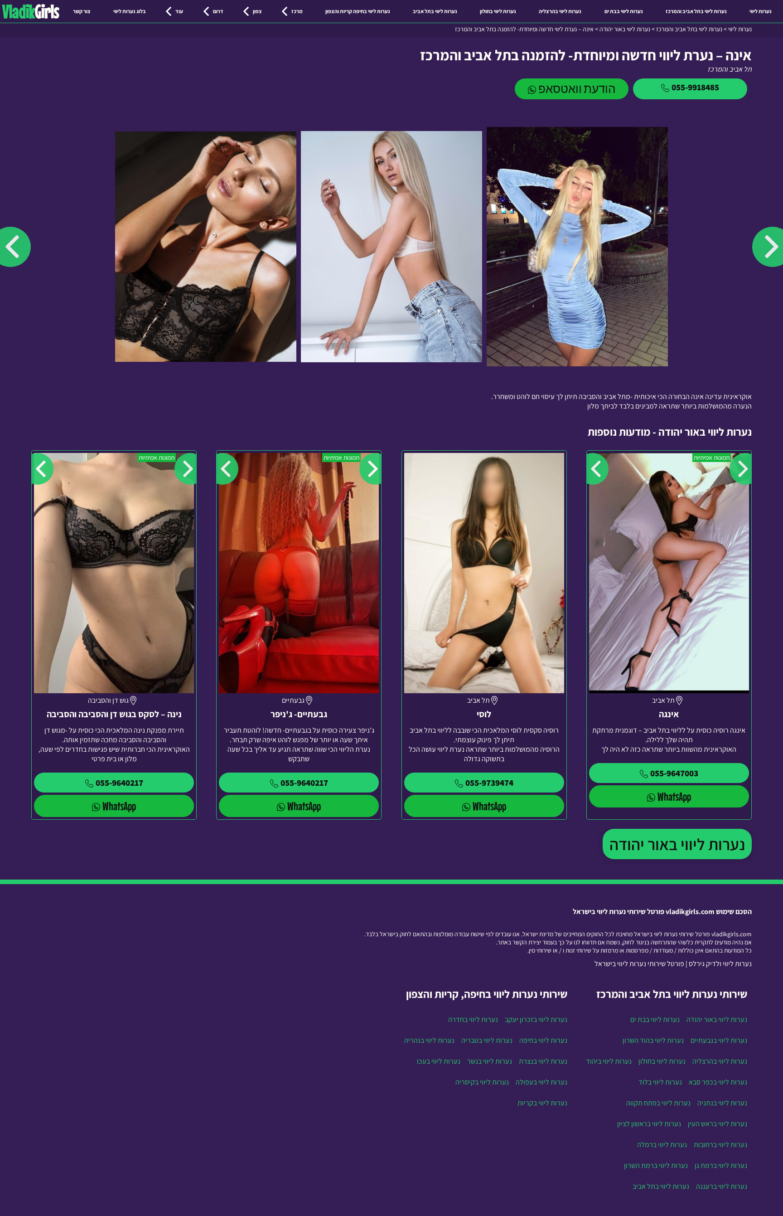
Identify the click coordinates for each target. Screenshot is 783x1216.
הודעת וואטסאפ (576, 88)
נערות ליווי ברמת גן (721, 1165)
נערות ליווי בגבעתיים (719, 1040)
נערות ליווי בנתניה (722, 1103)
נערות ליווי (760, 11)
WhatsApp (674, 796)
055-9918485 (695, 87)
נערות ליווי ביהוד (609, 1061)
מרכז (297, 11)
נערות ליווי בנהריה (429, 1040)
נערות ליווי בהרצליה (560, 11)
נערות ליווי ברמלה (662, 1144)
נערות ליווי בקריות (542, 1103)
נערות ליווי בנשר (489, 1061)
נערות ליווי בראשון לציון (649, 1123)
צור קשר (82, 11)
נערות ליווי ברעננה (721, 1186)
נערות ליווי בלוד (660, 1082)
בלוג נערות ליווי (129, 11)
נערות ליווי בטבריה (486, 1040)
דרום (218, 11)
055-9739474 (489, 782)
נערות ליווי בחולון (498, 11)
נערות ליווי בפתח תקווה (658, 1103)
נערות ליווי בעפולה (541, 1082)
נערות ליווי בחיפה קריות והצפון (357, 11)
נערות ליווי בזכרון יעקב (536, 1019)
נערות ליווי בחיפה (543, 1040)
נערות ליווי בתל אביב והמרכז (696, 11)
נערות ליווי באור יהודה (677, 844)
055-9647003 (674, 773)
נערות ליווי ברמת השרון (656, 1165)
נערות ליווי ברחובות (720, 1144)
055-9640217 (304, 782)
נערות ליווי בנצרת (543, 1061)
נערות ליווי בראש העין (717, 1123)
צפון (257, 11)
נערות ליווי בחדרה (473, 1019)
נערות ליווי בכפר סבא (718, 1082)
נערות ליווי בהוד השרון (653, 1040)
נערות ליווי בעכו (438, 1061)
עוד (179, 11)
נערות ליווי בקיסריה (482, 1082)
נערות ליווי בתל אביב (435, 11)
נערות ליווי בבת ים (623, 11)
